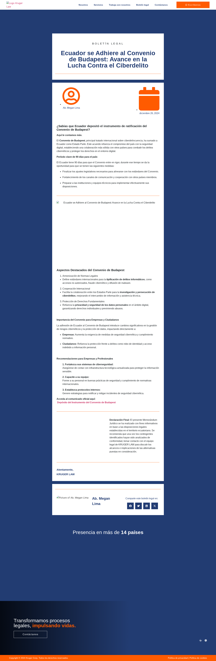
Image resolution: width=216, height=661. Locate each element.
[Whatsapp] (206, 640)
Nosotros (83, 5)
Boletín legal (142, 5)
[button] (130, 506)
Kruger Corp (31, 658)
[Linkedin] (200, 640)
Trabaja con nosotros (119, 5)
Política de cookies (198, 658)
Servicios (98, 5)
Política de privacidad (178, 658)
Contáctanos (161, 5)
